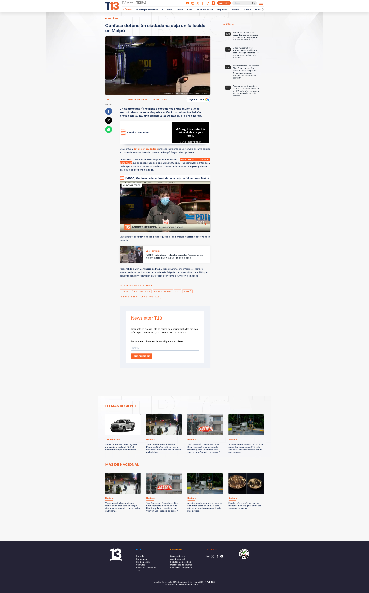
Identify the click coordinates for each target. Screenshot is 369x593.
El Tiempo (167, 9)
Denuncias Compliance (181, 567)
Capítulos (140, 565)
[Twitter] (212, 557)
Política (235, 9)
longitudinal (150, 297)
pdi (177, 291)
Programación (143, 562)
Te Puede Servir (205, 9)
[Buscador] (253, 3)
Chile (190, 9)
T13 (107, 99)
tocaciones (129, 297)
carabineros (163, 291)
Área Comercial (177, 559)
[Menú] (261, 3)
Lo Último (127, 9)
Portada (140, 556)
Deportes (222, 9)
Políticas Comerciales (180, 562)
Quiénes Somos (177, 556)
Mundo (247, 9)
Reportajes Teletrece (147, 9)
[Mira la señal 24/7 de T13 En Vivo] (224, 3)
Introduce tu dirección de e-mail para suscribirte (157, 341)
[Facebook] (217, 557)
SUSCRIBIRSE (142, 356)
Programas (141, 559)
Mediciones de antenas (181, 565)
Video (180, 9)
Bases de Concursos (146, 567)
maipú (187, 291)
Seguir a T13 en (196, 99)
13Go (138, 570)
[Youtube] (221, 557)
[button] (262, 9)
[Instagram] (208, 557)
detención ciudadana (135, 291)
